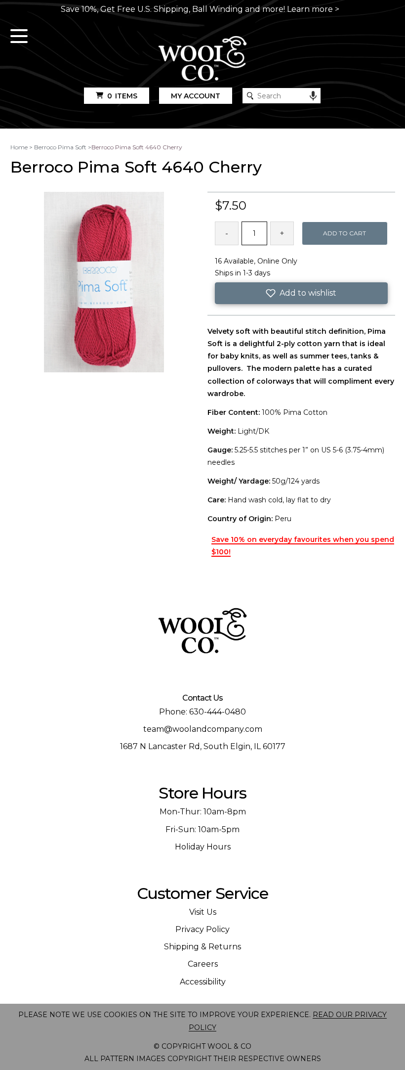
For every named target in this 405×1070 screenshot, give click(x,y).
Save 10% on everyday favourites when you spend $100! (302, 545)
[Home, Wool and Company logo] (202, 59)
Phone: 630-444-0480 (202, 711)
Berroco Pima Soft (60, 147)
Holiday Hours (203, 846)
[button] (301, 293)
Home (19, 147)
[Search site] (250, 96)
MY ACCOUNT (195, 95)
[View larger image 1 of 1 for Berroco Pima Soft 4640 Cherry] (104, 283)
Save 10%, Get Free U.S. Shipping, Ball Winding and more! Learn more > (200, 9)
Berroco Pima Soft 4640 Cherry (136, 147)
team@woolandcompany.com (202, 729)
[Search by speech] (313, 96)
